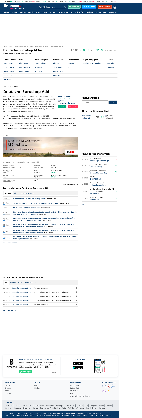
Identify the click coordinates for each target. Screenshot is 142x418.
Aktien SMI (9, 406)
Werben (37, 388)
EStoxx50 (61, 1)
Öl (109, 1)
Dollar (98, 1)
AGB (71, 394)
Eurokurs (17, 408)
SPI (16, 1)
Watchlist (110, 67)
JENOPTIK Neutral (96, 179)
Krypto (52, 12)
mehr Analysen (9, 310)
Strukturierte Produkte (92, 63)
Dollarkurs (8, 408)
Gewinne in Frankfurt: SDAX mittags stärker (29, 199)
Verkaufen (73, 106)
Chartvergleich (24, 67)
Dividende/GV (58, 71)
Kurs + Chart (8, 63)
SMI (5, 1)
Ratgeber (113, 12)
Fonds (31, 12)
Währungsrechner (83, 408)
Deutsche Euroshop (65, 96)
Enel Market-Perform (98, 185)
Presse (7, 391)
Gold (73, 1)
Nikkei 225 (71, 406)
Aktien (6, 12)
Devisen (89, 12)
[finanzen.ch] (14, 5)
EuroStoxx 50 (39, 406)
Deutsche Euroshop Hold (21, 288)
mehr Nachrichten (10, 243)
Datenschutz (75, 388)
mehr (84, 204)
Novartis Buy (95, 199)
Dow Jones (50, 406)
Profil (70, 67)
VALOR (5, 54)
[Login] (115, 7)
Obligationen (101, 12)
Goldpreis (93, 406)
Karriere (8, 388)
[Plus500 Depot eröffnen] (16, 8)
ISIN (18, 54)
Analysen (38, 67)
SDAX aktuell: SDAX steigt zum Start (26, 208)
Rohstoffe (79, 12)
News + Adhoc (40, 63)
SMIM (25, 406)
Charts (62, 103)
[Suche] (65, 6)
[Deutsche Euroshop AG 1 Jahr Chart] (111, 117)
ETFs (38, 12)
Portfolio (110, 63)
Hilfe (36, 385)
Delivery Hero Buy (96, 193)
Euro (49, 1)
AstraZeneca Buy (96, 167)
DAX (37, 1)
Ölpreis (94, 408)
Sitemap (8, 394)
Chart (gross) (24, 63)
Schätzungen (58, 67)
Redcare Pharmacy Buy (98, 173)
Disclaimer (74, 391)
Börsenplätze (9, 71)
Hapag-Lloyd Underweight (99, 161)
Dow (26, 1)
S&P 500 (80, 406)
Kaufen (62, 106)
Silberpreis (27, 408)
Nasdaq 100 (60, 406)
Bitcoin (85, 1)
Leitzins (102, 408)
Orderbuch (8, 75)
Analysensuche (90, 97)
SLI (20, 406)
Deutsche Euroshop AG (87, 117)
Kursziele (38, 71)
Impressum (74, 385)
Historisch (7, 79)
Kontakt (7, 385)
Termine (71, 63)
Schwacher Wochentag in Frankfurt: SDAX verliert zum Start (36, 203)
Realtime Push (24, 71)
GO (113, 102)
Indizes (23, 12)
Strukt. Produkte (65, 12)
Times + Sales (9, 67)
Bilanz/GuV (57, 63)
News (14, 12)
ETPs (45, 12)
